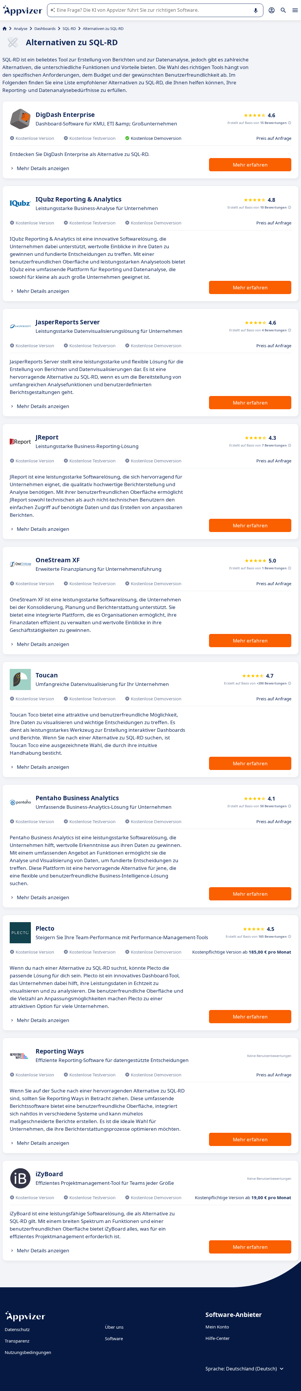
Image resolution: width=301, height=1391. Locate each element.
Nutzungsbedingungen (28, 1352)
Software (114, 1338)
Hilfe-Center (217, 1338)
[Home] (4, 28)
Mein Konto (217, 1327)
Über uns (114, 1327)
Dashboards (45, 28)
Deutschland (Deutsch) (251, 1368)
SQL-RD (69, 28)
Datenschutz (17, 1329)
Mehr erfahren (250, 164)
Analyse (20, 28)
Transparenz (17, 1341)
